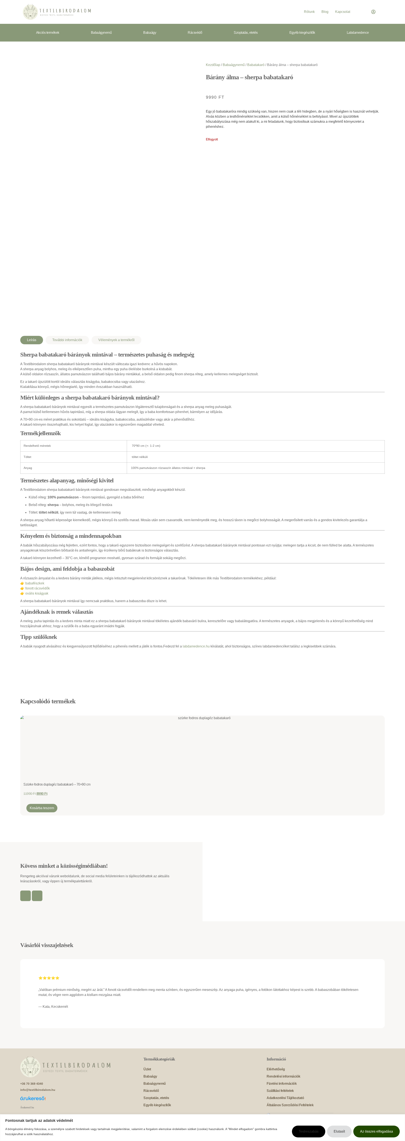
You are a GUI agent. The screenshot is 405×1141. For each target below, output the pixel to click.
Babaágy (149, 32)
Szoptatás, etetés (246, 32)
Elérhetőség (276, 1069)
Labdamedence (358, 32)
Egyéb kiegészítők (302, 32)
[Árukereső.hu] (79, 1100)
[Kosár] (360, 12)
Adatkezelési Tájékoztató (285, 1098)
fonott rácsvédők (37, 588)
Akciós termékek (47, 32)
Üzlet (147, 1069)
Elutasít (339, 1131)
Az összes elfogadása (376, 1131)
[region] (202, 1127)
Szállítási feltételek (280, 1091)
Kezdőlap (213, 65)
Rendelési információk (283, 1076)
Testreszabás (309, 1131)
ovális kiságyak (36, 593)
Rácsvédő (195, 32)
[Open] (379, 11)
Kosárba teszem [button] (42, 808)
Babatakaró (256, 65)
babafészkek (34, 583)
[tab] (31, 340)
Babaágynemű (101, 32)
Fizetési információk (282, 1083)
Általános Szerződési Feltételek (290, 1105)
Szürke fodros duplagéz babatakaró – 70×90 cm (56, 784)
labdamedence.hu (196, 646)
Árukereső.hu (27, 1107)
